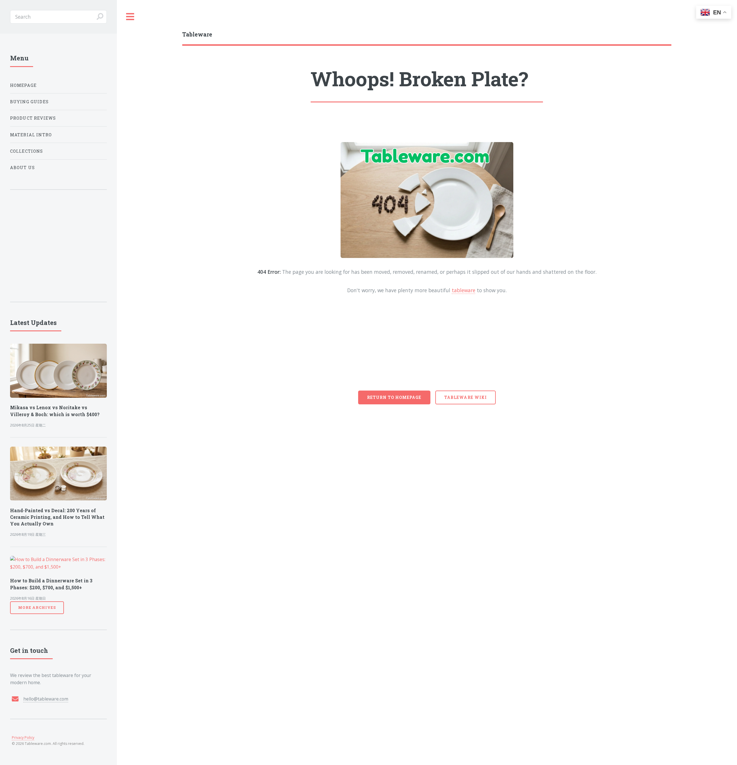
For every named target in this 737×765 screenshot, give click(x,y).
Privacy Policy (23, 737)
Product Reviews (33, 118)
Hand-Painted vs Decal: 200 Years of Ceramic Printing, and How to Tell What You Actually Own (57, 517)
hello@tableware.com (45, 699)
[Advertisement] (427, 347)
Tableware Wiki (465, 397)
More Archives (37, 607)
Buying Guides (29, 101)
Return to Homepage (394, 397)
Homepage (23, 85)
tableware (463, 290)
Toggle (130, 17)
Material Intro (31, 134)
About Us (22, 167)
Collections (26, 151)
